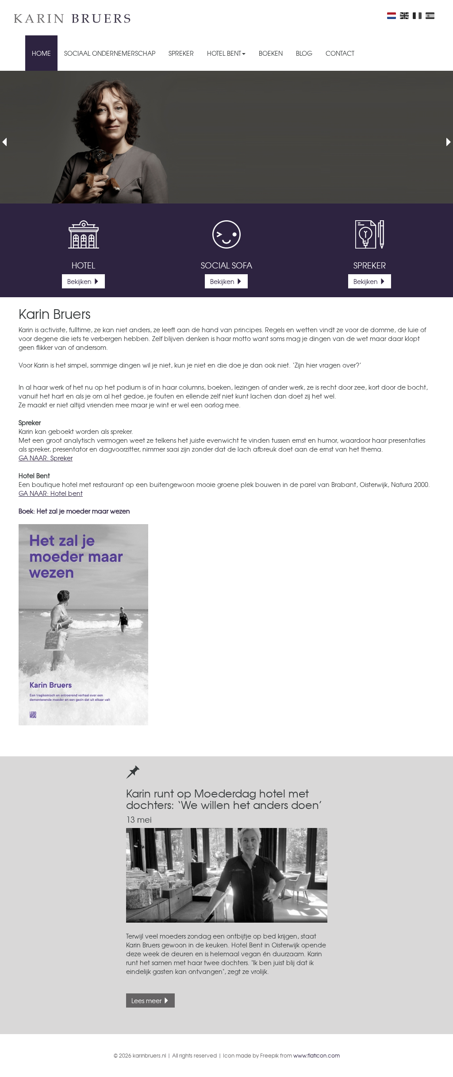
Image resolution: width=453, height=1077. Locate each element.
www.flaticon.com (316, 1055)
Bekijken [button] (80, 281)
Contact (340, 53)
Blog (304, 53)
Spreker (181, 53)
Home (41, 53)
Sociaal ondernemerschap (109, 53)
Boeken (271, 53)
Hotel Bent (224, 53)
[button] (4, 170)
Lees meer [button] (147, 1000)
